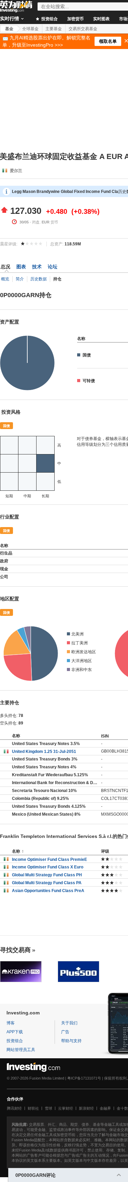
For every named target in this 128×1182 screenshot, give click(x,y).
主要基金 (53, 28)
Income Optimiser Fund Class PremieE (49, 859)
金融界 (105, 1108)
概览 (5, 279)
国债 (6, 426)
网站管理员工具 (20, 1049)
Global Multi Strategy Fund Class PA (47, 882)
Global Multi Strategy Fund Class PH (47, 875)
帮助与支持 (71, 1040)
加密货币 (75, 18)
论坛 (52, 266)
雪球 (48, 1108)
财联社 (33, 1108)
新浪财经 (86, 1108)
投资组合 (49, 18)
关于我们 (69, 1023)
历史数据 (38, 279)
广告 (65, 1031)
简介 (20, 279)
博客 (10, 1023)
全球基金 (30, 28)
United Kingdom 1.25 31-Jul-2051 (44, 751)
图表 (21, 266)
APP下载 (14, 1031)
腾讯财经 (14, 1108)
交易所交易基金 (83, 28)
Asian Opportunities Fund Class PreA (48, 890)
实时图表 (101, 18)
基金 (9, 28)
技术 (37, 266)
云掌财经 (65, 1108)
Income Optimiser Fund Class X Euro (47, 867)
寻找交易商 (15, 950)
